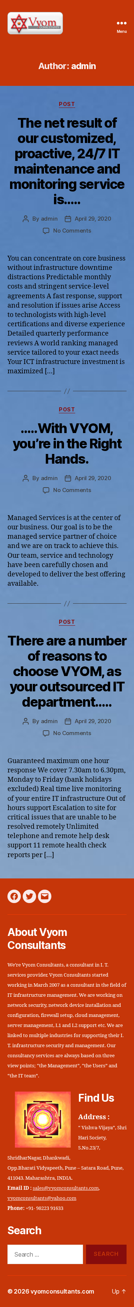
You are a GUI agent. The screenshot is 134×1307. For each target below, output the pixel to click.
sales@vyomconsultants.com (66, 1188)
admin (49, 218)
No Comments (72, 230)
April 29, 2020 (93, 218)
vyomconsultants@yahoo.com (41, 1198)
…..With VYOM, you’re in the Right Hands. (67, 443)
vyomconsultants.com (62, 1291)
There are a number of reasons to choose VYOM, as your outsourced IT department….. (66, 671)
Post (67, 104)
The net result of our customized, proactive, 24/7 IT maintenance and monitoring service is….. (66, 161)
